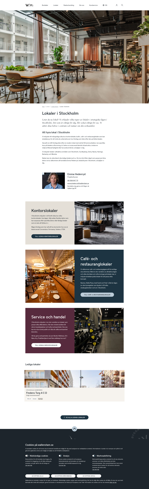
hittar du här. (113, 482)
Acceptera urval (89, 476)
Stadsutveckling (68, 5)
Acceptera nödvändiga (63, 476)
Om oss (81, 5)
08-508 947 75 (72, 180)
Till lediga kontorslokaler (46, 236)
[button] (74, 428)
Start (43, 106)
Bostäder (45, 5)
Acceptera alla (37, 476)
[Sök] (122, 5)
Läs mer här (28, 465)
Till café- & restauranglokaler (97, 295)
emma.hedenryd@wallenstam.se (78, 183)
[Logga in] (116, 5)
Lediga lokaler (54, 106)
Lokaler (55, 5)
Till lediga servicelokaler (46, 345)
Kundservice (93, 5)
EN (106, 5)
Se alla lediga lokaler (75, 417)
